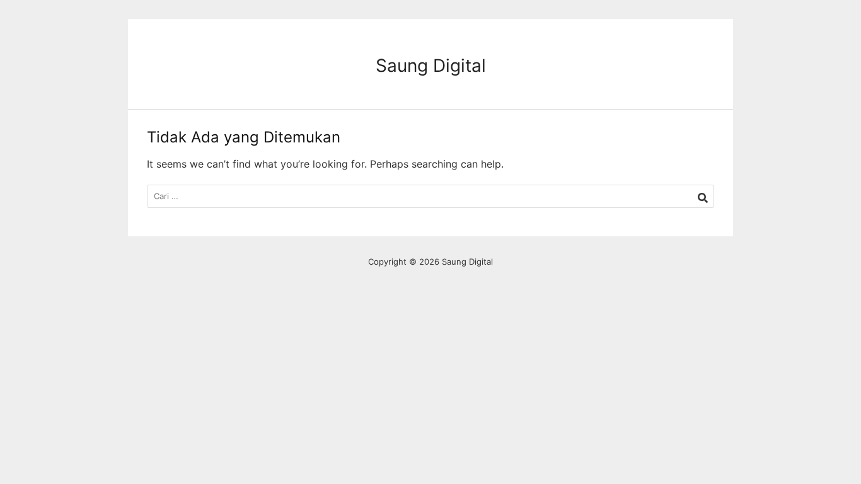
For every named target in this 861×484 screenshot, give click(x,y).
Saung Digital (431, 65)
